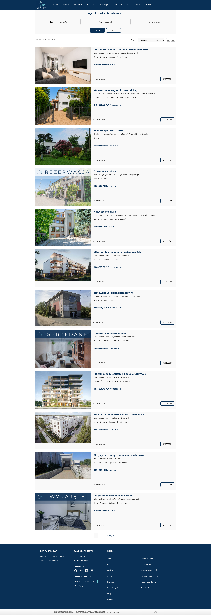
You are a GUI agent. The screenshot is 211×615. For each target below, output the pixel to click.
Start (55, 5)
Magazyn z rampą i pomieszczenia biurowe (119, 455)
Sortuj (134, 40)
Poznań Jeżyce (79, 586)
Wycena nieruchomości (149, 570)
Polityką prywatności (99, 611)
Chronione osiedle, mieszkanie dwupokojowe (121, 49)
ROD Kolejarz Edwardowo (109, 130)
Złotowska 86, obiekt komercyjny (113, 292)
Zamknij (155, 612)
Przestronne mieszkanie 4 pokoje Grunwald (120, 374)
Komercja (103, 5)
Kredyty (78, 5)
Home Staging (146, 564)
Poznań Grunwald (90, 581)
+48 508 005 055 (79, 557)
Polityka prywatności (148, 558)
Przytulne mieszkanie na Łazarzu (113, 495)
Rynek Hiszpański (121, 5)
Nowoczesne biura (105, 171)
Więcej (113, 30)
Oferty (90, 5)
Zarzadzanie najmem (148, 588)
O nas (66, 5)
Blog (137, 5)
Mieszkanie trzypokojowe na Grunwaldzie (119, 414)
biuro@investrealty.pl (81, 560)
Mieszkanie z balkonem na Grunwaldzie (118, 252)
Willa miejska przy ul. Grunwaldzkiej (115, 90)
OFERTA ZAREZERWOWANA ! (110, 333)
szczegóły (167, 79)
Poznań (77, 581)
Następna (111, 535)
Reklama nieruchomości (149, 576)
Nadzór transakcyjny (148, 582)
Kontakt (149, 5)
